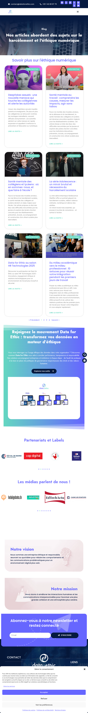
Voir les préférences (44, 705)
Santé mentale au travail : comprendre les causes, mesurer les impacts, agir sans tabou (64, 100)
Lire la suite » (15, 131)
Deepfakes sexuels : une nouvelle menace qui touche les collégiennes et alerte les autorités (22, 99)
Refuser (44, 698)
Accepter (44, 692)
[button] (84, 669)
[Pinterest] (78, 2)
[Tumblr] (74, 5)
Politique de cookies (28, 710)
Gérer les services (9, 686)
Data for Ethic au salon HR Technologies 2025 (22, 264)
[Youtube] (78, 5)
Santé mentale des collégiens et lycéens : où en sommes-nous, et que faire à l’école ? (23, 186)
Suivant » (55, 320)
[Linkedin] (70, 2)
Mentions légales (60, 710)
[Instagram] (66, 2)
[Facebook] (62, 2)
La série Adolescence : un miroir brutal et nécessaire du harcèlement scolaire (62, 186)
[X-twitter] (74, 2)
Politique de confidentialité (45, 710)
